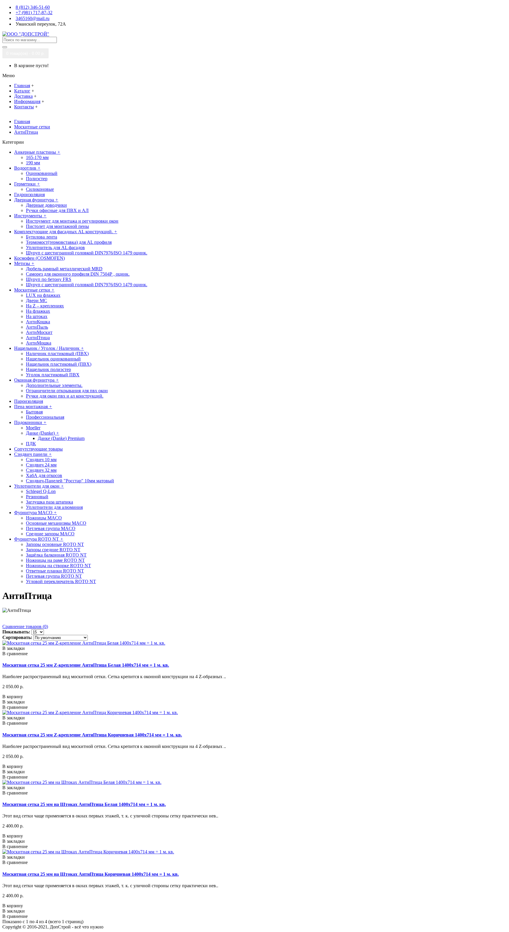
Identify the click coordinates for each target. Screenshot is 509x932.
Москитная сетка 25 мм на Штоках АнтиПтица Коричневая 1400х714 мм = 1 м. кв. (90, 874)
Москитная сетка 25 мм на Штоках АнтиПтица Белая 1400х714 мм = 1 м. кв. (84, 804)
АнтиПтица (26, 132)
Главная (22, 121)
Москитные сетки (32, 126)
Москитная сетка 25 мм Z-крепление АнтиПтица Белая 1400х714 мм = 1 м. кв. (85, 665)
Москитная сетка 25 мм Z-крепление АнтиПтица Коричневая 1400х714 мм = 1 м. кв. (92, 734)
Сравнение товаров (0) (25, 626)
